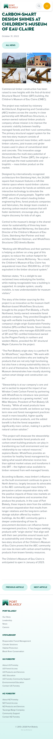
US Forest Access (10, 668)
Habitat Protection (10, 648)
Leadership (7, 620)
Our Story (6, 617)
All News (10, 45)
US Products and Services (13, 672)
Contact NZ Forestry (11, 716)
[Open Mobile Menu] (47, 6)
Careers (5, 627)
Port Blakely (9, 611)
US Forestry (8, 659)
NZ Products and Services (13, 706)
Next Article (40, 587)
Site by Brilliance (26, 730)
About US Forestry (10, 665)
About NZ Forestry (10, 699)
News (4, 623)
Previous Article (15, 587)
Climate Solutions (10, 644)
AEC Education (8, 675)
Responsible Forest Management (16, 641)
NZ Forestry (8, 693)
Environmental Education (13, 682)
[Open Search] (39, 6)
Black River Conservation (13, 651)
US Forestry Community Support (16, 678)
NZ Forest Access (10, 703)
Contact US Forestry (11, 685)
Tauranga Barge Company (13, 709)
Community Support (11, 713)
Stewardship (9, 635)
